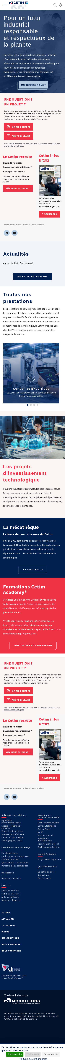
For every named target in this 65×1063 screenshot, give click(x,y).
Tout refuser (32, 1054)
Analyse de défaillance (13, 834)
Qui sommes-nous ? (33, 84)
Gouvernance (44, 878)
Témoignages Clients (12, 840)
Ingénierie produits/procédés (11, 821)
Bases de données (11, 900)
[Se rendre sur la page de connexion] (60, 5)
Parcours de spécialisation (15, 865)
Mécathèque (8, 872)
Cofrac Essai (44, 829)
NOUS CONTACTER (11, 950)
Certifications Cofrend (49, 847)
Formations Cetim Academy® (16, 847)
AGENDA (6, 912)
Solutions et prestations (14, 815)
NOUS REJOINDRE (11, 944)
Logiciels (6, 885)
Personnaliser (51, 1054)
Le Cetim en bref (46, 871)
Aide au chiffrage (10, 897)
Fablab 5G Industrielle (13, 837)
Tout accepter (15, 1054)
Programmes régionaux (49, 859)
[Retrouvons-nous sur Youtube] (14, 233)
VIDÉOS (5, 931)
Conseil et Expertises (12, 831)
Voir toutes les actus (32, 276)
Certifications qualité (48, 822)
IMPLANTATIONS (10, 938)
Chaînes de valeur (11, 859)
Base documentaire (11, 878)
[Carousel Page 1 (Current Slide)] (27, 405)
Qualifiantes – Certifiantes (15, 862)
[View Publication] (50, 180)
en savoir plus (33, 569)
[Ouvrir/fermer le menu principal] (4, 5)
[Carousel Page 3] (34, 405)
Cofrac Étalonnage (47, 825)
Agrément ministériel (48, 843)
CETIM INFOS (8, 925)
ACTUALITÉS (8, 919)
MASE (40, 832)
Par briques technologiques (15, 856)
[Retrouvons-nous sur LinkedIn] (7, 233)
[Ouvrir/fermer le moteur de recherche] (55, 5)
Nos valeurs (43, 875)
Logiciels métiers (10, 890)
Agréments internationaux (45, 839)
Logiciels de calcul (11, 893)
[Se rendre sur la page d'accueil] (18, 2)
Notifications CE (46, 835)
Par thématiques (10, 853)
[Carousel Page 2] (31, 405)
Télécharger (49, 214)
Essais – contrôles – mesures (12, 826)
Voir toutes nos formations (33, 645)
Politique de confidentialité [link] (33, 1059)
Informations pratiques (14, 146)
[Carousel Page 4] (37, 405)
